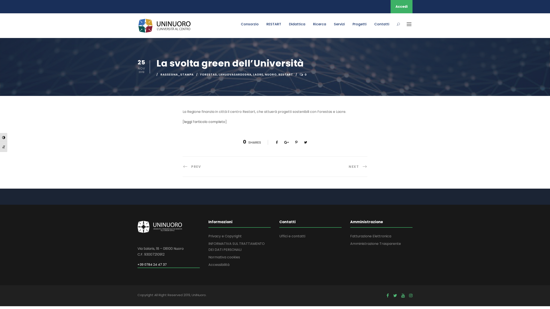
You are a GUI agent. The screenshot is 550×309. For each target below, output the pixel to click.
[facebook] (388, 295)
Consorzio (250, 24)
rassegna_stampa (177, 75)
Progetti (360, 24)
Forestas (208, 75)
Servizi (339, 24)
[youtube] (403, 295)
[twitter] (395, 295)
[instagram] (410, 295)
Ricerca (319, 24)
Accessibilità (218, 264)
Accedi (402, 6)
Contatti (381, 24)
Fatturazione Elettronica (370, 236)
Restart (285, 75)
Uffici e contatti (292, 236)
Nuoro (271, 75)
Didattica (297, 24)
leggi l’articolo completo (204, 121)
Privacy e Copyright (225, 236)
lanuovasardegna (235, 75)
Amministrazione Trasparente (375, 243)
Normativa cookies (224, 257)
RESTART (273, 24)
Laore (258, 75)
